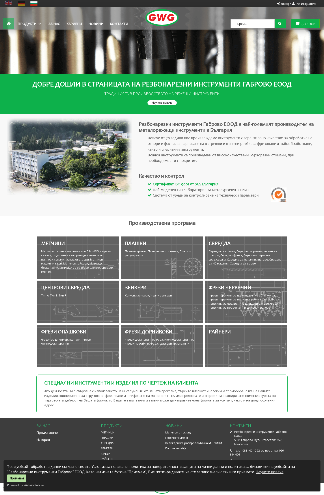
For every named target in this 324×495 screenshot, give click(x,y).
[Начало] (162, 12)
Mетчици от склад (178, 432)
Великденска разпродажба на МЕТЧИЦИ (193, 443)
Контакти (119, 23)
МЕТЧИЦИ (107, 432)
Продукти (27, 23)
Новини (95, 23)
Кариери (74, 23)
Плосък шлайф (175, 448)
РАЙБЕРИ (107, 459)
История (43, 439)
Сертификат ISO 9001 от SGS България (185, 184)
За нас (54, 23)
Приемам (17, 478)
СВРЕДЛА (107, 443)
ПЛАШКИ (107, 438)
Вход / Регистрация (298, 3)
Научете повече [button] (162, 103)
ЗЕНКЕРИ (107, 448)
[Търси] (283, 23)
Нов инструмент (176, 438)
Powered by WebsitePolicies (26, 485)
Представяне (47, 432)
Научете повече (269, 471)
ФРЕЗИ (105, 454)
